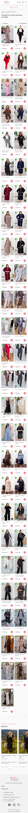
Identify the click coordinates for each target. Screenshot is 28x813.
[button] (17, 2)
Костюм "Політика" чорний (6, 416)
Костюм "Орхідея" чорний (19, 257)
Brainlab (18, 811)
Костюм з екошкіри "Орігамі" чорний (6, 629)
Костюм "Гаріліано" (19, 628)
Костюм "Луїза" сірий (19, 336)
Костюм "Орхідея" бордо (6, 284)
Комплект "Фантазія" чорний (19, 496)
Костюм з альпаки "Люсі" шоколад (19, 310)
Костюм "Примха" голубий (6, 443)
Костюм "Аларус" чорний (6, 549)
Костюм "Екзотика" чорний (19, 549)
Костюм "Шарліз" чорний (6, 522)
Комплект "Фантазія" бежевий (6, 496)
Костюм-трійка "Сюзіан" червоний (7, 72)
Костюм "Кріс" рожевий (7, 97)
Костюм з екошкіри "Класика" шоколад (19, 575)
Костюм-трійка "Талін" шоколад (7, 655)
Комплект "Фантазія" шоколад (6, 469)
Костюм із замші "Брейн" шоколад (6, 125)
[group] (9, 748)
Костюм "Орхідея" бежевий (6, 257)
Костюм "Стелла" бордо (6, 204)
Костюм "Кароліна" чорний (19, 443)
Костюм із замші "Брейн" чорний (18, 151)
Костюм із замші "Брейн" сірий (5, 151)
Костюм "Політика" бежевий (19, 416)
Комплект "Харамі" (19, 521)
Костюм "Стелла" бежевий (6, 231)
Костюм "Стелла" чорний (19, 204)
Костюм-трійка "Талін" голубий (7, 682)
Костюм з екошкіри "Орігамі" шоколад (19, 602)
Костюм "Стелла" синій (20, 177)
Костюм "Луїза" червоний (5, 363)
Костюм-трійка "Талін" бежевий (20, 655)
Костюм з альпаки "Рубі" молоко (6, 310)
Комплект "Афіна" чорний (6, 708)
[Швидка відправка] (7, 34)
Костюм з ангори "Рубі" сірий (20, 284)
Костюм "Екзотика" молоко (6, 575)
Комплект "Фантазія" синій (19, 469)
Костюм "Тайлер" (6, 177)
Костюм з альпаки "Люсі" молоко (6, 337)
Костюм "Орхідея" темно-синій (19, 231)
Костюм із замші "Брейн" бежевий (19, 98)
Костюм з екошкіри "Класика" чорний (6, 602)
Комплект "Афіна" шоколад (19, 682)
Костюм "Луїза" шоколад (5, 390)
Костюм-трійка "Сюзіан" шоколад (20, 72)
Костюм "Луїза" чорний (20, 362)
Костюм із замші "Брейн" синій (18, 125)
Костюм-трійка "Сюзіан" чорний (20, 45)
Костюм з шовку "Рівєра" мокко (5, 45)
